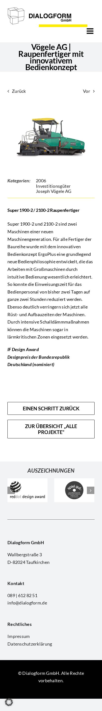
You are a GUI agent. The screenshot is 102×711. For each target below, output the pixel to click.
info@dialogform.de (27, 602)
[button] (9, 702)
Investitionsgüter (53, 186)
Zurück (19, 91)
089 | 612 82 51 (22, 595)
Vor (86, 91)
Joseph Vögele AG (53, 191)
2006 (41, 180)
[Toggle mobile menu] (91, 31)
